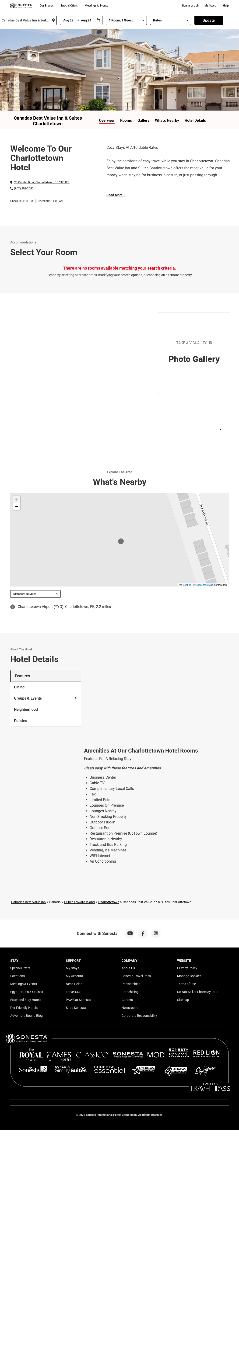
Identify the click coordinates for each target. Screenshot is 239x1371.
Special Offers (69, 5)
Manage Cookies (189, 976)
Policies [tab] (20, 720)
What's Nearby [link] (167, 120)
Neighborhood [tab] (26, 709)
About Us (128, 968)
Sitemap (183, 1000)
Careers (127, 1000)
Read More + (115, 195)
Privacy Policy (187, 968)
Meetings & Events (96, 5)
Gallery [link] (143, 120)
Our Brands (47, 5)
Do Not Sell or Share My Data (197, 992)
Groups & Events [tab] (28, 698)
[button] (16, 499)
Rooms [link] (126, 120)
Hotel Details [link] (195, 120)
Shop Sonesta (76, 1008)
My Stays (210, 5)
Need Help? (74, 984)
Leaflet (186, 585)
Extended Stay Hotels (25, 1000)
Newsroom (129, 1008)
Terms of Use (186, 984)
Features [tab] (22, 676)
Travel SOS (73, 992)
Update (209, 20)
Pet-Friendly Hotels (24, 1008)
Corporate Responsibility (139, 1015)
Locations (17, 976)
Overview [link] (107, 120)
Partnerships (131, 984)
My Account (74, 976)
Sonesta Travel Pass (136, 976)
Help (226, 5)
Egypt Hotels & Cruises (26, 992)
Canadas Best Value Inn (28, 902)
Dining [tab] (19, 687)
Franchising (130, 992)
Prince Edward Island (79, 902)
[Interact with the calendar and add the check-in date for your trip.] (98, 20)
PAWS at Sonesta (78, 1000)
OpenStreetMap (204, 585)
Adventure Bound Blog (26, 1015)
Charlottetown (108, 902)
